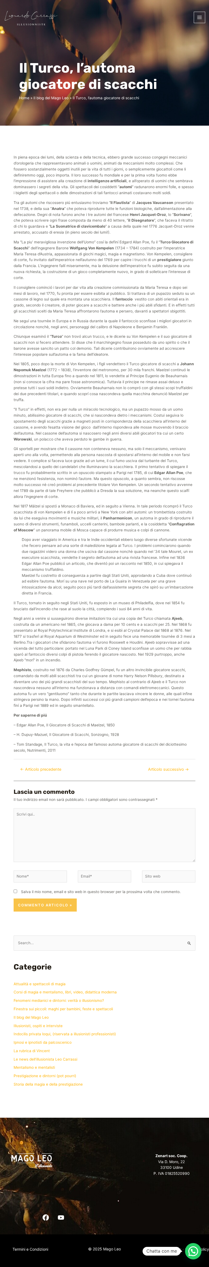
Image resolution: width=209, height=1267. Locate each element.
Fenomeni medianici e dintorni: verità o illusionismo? (59, 1000)
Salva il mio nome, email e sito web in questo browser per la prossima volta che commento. (101, 892)
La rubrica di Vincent (32, 1051)
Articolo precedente (40, 769)
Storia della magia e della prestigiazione (48, 1084)
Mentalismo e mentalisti (34, 1067)
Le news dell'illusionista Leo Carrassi (45, 1059)
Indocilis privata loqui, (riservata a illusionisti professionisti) (65, 1034)
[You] (61, 1217)
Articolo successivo (168, 769)
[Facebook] (45, 1217)
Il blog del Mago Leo (31, 1017)
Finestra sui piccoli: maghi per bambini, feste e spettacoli (63, 1009)
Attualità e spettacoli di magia (40, 984)
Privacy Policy (168, 1249)
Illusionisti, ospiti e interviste (38, 1026)
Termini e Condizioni (30, 1249)
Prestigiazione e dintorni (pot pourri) (45, 1076)
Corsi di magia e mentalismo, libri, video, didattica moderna (65, 992)
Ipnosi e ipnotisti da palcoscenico (43, 1042)
